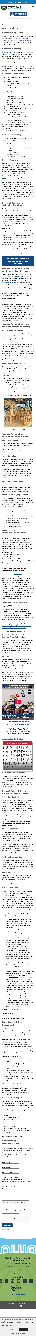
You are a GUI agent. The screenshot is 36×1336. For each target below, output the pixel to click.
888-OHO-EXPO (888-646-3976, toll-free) (18, 1266)
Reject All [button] (12, 1329)
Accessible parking (9, 52)
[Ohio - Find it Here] (16, 1288)
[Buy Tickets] (18, 14)
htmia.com (18, 574)
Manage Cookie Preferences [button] (18, 1333)
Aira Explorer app (16, 276)
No (5, 1207)
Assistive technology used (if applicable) (15, 1210)
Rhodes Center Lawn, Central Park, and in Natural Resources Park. (16, 176)
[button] (18, 415)
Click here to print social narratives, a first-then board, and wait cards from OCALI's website (17, 626)
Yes (6, 1205)
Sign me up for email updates (12, 1177)
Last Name (6, 1167)
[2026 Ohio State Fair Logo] (11, 8)
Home (3, 24)
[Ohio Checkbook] (18, 1294)
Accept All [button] (23, 1329)
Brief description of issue (10, 1186)
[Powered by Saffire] (20, 1306)
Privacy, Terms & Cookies (18, 1273)
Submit (7, 1225)
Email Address (7, 1172)
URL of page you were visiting (12, 1179)
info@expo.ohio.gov (26, 40)
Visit (8, 24)
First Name (6, 1162)
